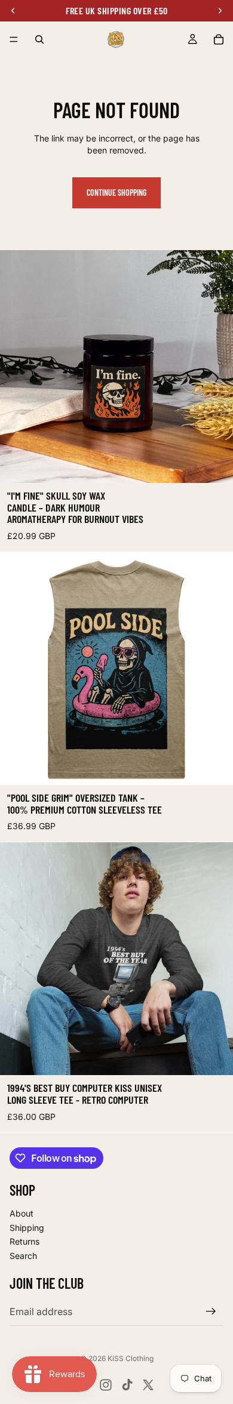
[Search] (39, 39)
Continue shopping (116, 192)
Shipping (27, 1228)
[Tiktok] (127, 1385)
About (21, 1213)
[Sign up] (210, 1311)
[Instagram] (106, 1385)
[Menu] (13, 39)
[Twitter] (148, 1385)
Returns (24, 1241)
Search (23, 1256)
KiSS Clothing (131, 1358)
